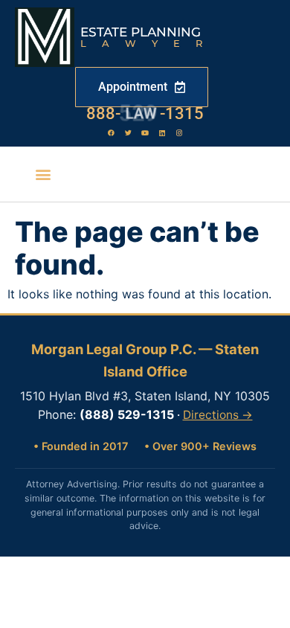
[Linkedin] (162, 132)
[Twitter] (128, 132)
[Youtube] (145, 132)
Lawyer (149, 43)
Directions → (218, 415)
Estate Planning (140, 32)
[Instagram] (179, 132)
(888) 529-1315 (127, 414)
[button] (42, 174)
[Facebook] (110, 132)
